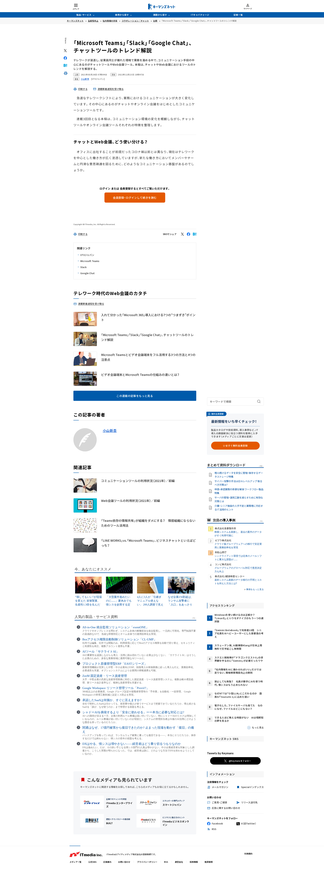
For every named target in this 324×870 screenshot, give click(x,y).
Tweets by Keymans (220, 753)
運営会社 (179, 861)
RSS (166, 861)
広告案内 (107, 861)
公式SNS (92, 861)
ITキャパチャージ (200, 14)
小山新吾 (110, 430)
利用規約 (248, 853)
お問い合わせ (124, 861)
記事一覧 (238, 14)
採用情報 (194, 861)
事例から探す (122, 14)
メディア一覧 (76, 861)
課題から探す (160, 14)
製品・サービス (83, 14)
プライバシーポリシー (147, 861)
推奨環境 (209, 861)
